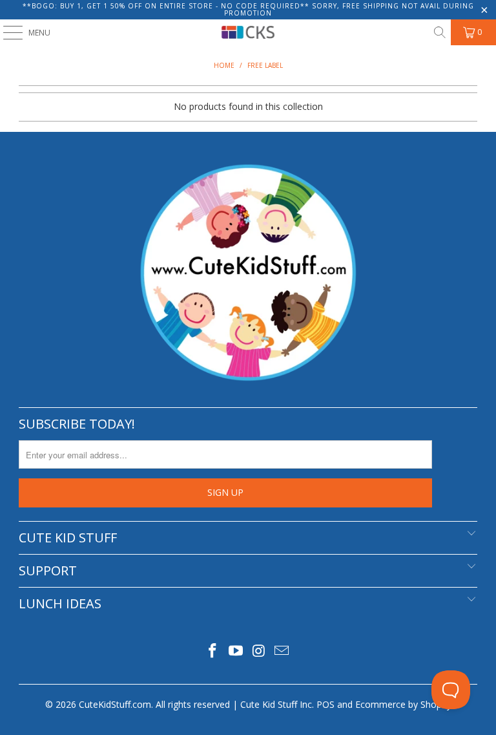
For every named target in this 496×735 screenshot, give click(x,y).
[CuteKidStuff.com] (248, 32)
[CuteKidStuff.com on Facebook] (213, 651)
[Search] (439, 32)
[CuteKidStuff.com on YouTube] (235, 651)
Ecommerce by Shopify (403, 704)
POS (325, 704)
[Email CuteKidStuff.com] (282, 651)
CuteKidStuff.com (115, 704)
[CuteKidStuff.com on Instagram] (259, 651)
